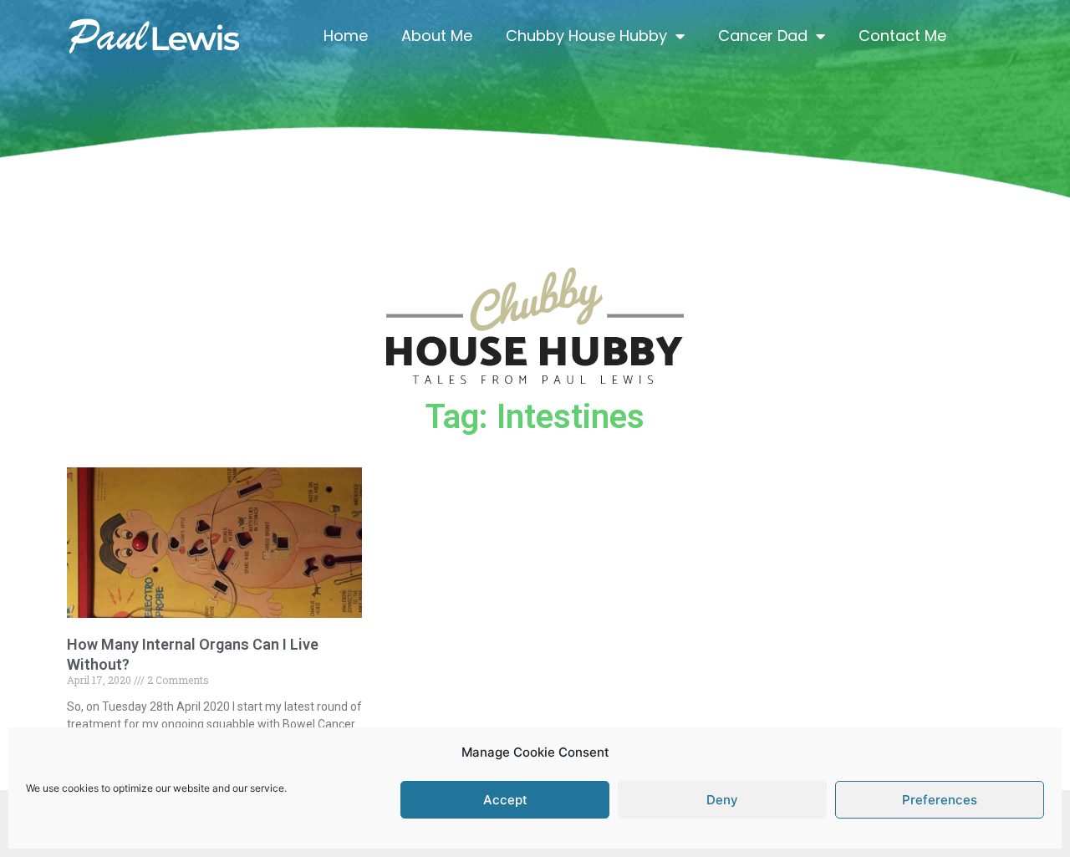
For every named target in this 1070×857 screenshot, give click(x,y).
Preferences (939, 800)
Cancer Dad (763, 35)
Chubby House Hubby (586, 35)
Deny (722, 800)
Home (346, 35)
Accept (505, 800)
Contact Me (902, 35)
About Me (436, 35)
